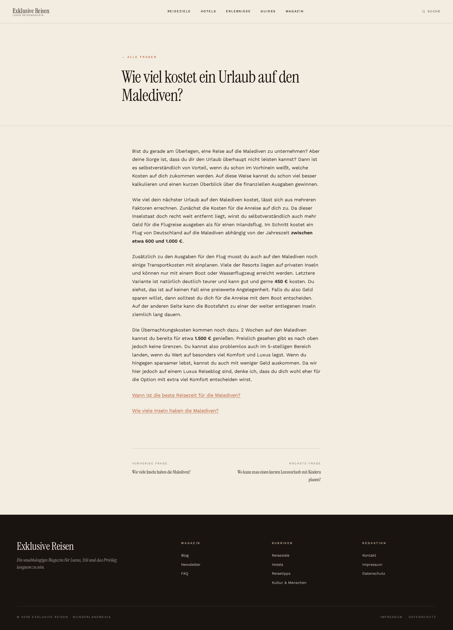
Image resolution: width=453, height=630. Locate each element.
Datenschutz (373, 573)
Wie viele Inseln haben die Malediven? (175, 410)
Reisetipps (281, 573)
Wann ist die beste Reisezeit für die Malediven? (186, 395)
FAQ (184, 573)
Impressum (372, 564)
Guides (268, 11)
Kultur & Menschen (289, 582)
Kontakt (369, 555)
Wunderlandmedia (92, 617)
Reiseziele (179, 11)
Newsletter (191, 564)
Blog (184, 555)
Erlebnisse (238, 11)
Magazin (295, 11)
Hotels (208, 11)
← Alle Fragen (139, 57)
